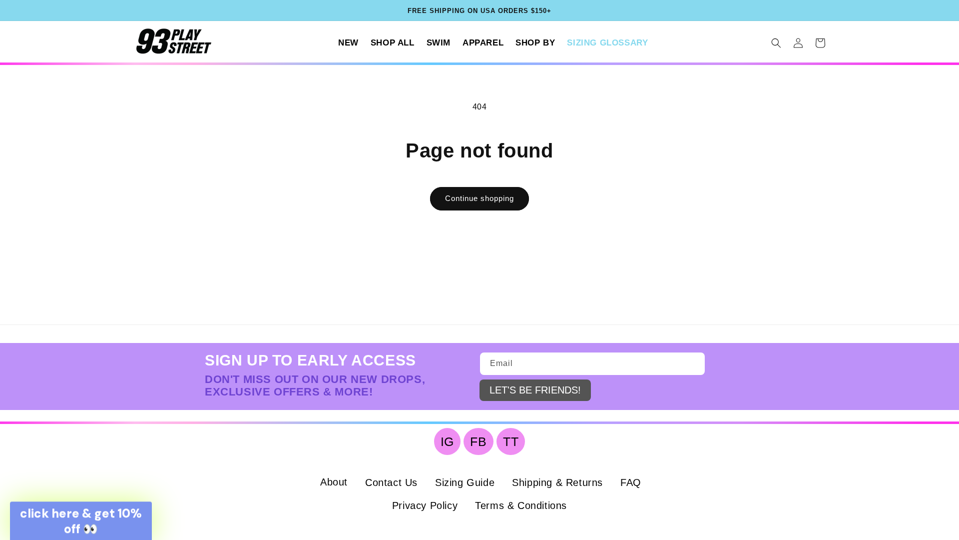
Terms (768, 370)
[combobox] (591, 308)
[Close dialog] (474, 15)
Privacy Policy (723, 370)
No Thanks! (719, 438)
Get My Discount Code (719, 400)
